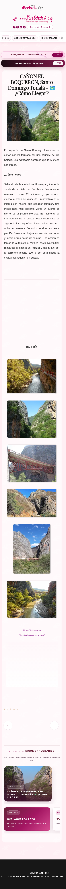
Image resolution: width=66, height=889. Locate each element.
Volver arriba (39, 873)
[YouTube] (21, 27)
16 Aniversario (49, 38)
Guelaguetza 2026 (25, 38)
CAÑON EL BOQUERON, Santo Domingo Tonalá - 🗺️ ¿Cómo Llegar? (27, 794)
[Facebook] (14, 27)
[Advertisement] (31, 304)
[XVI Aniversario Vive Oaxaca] (33, 8)
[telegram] (10, 709)
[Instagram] (17, 27)
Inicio (5, 38)
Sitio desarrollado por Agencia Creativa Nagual (33, 876)
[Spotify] (24, 27)
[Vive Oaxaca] (33, 19)
